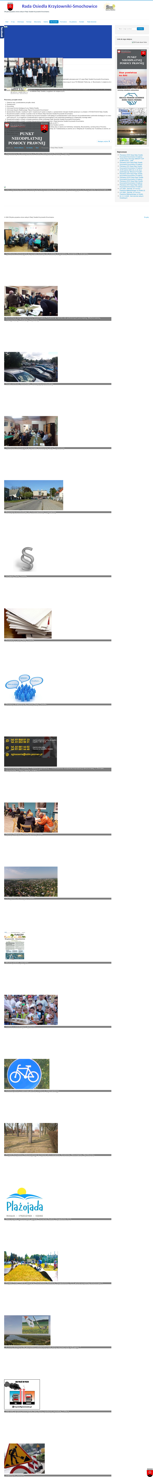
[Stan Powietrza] (132, 79)
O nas (13, 22)
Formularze (63, 22)
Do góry (146, 217)
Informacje (20, 22)
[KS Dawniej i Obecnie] (132, 112)
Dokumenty (37, 22)
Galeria (46, 22)
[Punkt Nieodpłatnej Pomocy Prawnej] (132, 59)
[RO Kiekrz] (132, 132)
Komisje (28, 22)
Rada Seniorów (91, 22)
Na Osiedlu (54, 22)
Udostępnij (9, 74)
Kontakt (81, 22)
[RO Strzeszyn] (132, 141)
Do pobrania (73, 22)
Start (6, 22)
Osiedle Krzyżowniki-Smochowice (150, 1472)
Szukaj (140, 29)
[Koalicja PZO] (132, 98)
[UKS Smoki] (132, 121)
